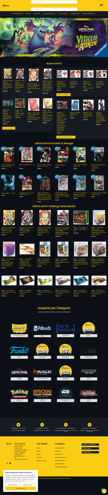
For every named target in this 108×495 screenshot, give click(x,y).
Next (106, 37)
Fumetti (57, 451)
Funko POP (58, 454)
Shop (38, 451)
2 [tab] (51, 60)
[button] (22, 13)
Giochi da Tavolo (60, 457)
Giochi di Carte (60, 448)
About (39, 454)
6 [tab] (58, 60)
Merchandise (59, 464)
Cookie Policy (29, 481)
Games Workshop (61, 467)
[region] (20, 481)
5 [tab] (56, 60)
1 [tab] (50, 60)
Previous (2, 37)
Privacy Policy (86, 448)
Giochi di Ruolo (60, 461)
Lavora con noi (41, 461)
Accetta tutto (21, 488)
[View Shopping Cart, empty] (100, 5)
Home (38, 448)
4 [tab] (55, 60)
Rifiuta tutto (27, 485)
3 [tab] (53, 60)
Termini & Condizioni (89, 444)
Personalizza (12, 485)
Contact (39, 457)
